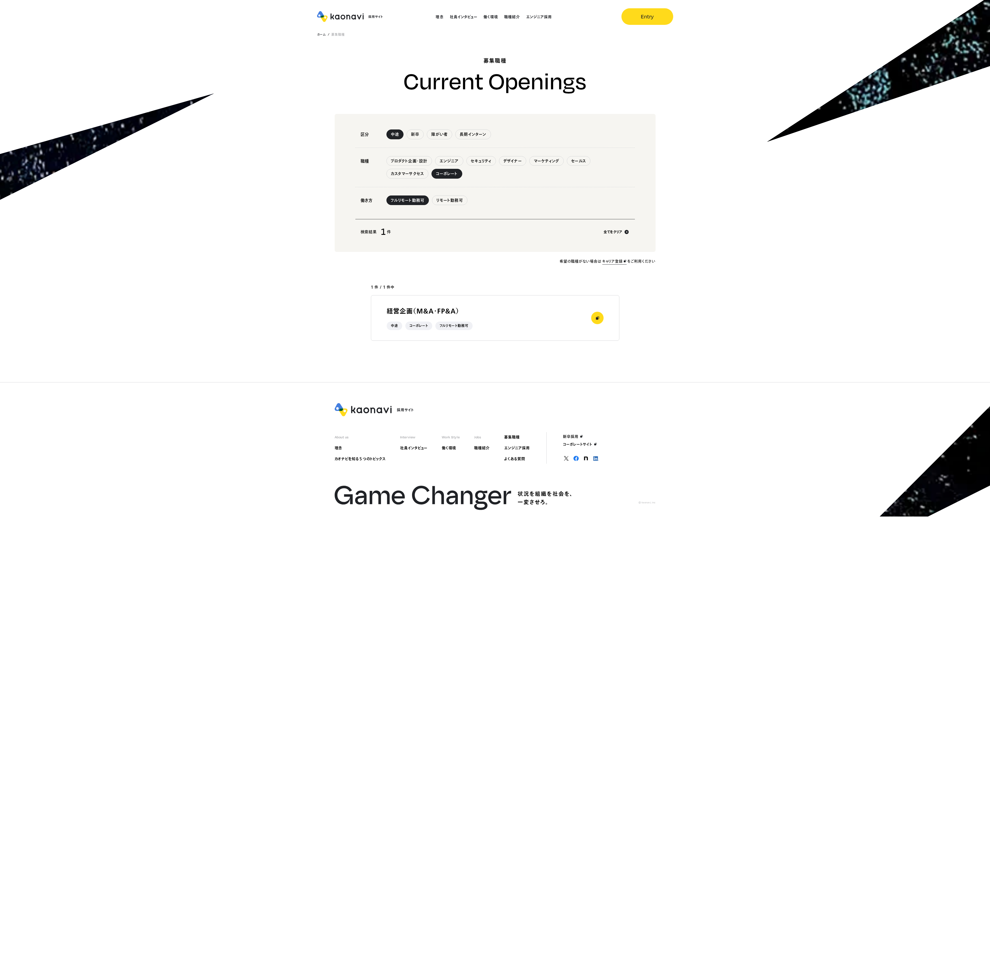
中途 (395, 134)
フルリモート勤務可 (408, 200)
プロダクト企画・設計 (409, 161)
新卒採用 (570, 436)
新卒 (415, 134)
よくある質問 (514, 459)
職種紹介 (482, 448)
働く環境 (449, 448)
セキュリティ (481, 161)
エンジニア (449, 161)
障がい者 (439, 134)
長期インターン (473, 134)
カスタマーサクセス (407, 174)
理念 (338, 448)
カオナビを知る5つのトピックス (360, 459)
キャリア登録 (612, 261)
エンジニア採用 (517, 448)
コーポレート (447, 174)
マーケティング (546, 161)
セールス (578, 161)
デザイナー (512, 161)
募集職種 (512, 437)
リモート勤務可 (449, 200)
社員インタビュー (413, 448)
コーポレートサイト (577, 444)
